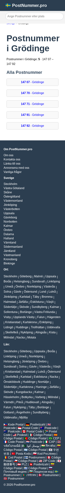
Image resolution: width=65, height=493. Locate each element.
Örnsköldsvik (12, 381)
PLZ (24, 464)
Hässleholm (11, 397)
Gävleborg (10, 217)
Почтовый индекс (15, 471)
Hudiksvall (32, 402)
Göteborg (26, 276)
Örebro (8, 229)
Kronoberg (10, 259)
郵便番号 (9, 464)
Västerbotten (12, 209)
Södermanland (13, 246)
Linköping (53, 281)
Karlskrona (30, 322)
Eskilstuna (37, 301)
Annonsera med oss (16, 167)
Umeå (9, 286)
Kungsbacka (24, 392)
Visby (7, 317)
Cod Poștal (15, 457)
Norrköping (34, 286)
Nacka (20, 337)
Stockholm (10, 183)
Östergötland (12, 196)
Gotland (9, 412)
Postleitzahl (37, 424)
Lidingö (8, 327)
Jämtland (9, 250)
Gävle (17, 291)
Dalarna (9, 234)
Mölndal (9, 337)
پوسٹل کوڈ (33, 445)
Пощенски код (43, 471)
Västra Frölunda (44, 312)
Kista (52, 332)
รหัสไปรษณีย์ (12, 445)
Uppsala (9, 213)
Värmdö (9, 402)
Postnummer (12, 475)
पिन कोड (50, 445)
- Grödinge (32, 82)
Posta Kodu (23, 453)
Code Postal (16, 441)
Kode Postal (16, 424)
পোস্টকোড (31, 475)
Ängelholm (23, 412)
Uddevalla (53, 327)
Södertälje (10, 306)
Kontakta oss (12, 159)
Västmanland (12, 255)
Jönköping (10, 204)
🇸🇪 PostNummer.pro (26, 5)
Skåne (8, 192)
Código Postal (42, 434)
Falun (41, 317)
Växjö (50, 301)
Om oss (8, 155)
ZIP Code (49, 460)
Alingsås (41, 332)
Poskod (22, 434)
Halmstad (10, 301)
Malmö (38, 276)
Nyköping (27, 332)
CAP (52, 441)
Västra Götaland (14, 188)
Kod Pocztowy (46, 453)
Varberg (40, 397)
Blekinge (9, 263)
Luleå (52, 291)
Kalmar (8, 225)
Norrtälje (43, 381)
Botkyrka (27, 397)
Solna (7, 291)
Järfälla (23, 301)
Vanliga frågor (12, 171)
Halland (9, 238)
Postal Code (30, 428)
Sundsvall (38, 281)
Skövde (24, 306)
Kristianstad (12, 322)
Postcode (10, 428)
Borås (7, 281)
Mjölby (23, 417)
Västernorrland (13, 200)
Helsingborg (21, 281)
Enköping (45, 322)
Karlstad (25, 296)
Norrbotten (10, 221)
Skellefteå (11, 332)
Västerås (49, 286)
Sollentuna (11, 312)
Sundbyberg (39, 306)
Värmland (10, 242)
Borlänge (26, 312)
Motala (31, 337)
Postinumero (37, 457)
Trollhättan (37, 327)
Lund (43, 291)
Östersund (30, 291)
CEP (56, 438)
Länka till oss (12, 163)
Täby (36, 296)
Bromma (47, 296)
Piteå (19, 402)
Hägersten (53, 317)
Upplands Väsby (24, 317)
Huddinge (22, 327)
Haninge (41, 386)
